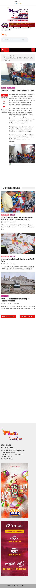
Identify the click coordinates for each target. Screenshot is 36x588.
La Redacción (15, 303)
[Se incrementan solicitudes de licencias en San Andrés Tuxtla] (18, 243)
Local (3, 87)
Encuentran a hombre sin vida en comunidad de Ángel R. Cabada (9, 316)
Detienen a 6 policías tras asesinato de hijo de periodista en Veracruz (15, 300)
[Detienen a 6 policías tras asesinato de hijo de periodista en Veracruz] (18, 283)
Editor (13, 222)
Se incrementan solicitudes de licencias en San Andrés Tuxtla (17, 260)
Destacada (5, 214)
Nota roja (11, 87)
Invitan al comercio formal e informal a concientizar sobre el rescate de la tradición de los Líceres (17, 218)
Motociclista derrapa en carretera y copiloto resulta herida (28, 316)
